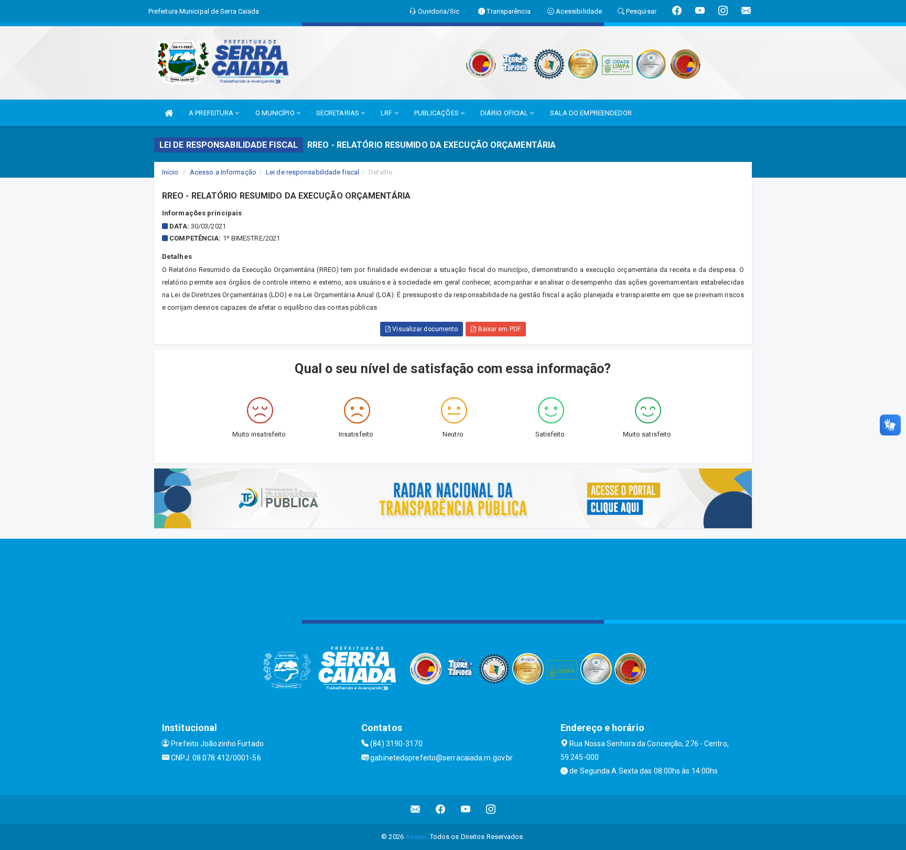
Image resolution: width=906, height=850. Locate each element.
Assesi (416, 837)
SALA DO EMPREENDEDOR (591, 113)
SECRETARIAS (338, 113)
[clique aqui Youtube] (466, 809)
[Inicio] (168, 113)
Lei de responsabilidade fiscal (312, 172)
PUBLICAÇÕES (437, 113)
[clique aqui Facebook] (441, 809)
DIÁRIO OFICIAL (505, 113)
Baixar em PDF (498, 329)
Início (170, 172)
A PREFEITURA (212, 113)
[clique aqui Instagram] (491, 809)
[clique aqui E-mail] (415, 809)
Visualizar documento (424, 329)
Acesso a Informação (223, 172)
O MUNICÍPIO (275, 113)
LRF (387, 113)
